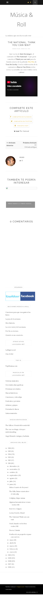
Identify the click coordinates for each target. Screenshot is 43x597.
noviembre (14, 469)
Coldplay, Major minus (17, 498)
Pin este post (22, 125)
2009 (9, 558)
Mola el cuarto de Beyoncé (18, 487)
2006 (9, 567)
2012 (9, 460)
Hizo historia (10, 323)
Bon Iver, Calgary (15, 509)
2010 (9, 555)
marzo (12, 546)
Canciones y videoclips (14, 397)
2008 (9, 561)
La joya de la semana (13, 319)
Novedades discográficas (14, 385)
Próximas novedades (13, 389)
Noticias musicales (12, 381)
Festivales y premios (13, 401)
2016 (9, 448)
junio (11, 484)
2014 (9, 454)
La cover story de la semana (16, 327)
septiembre (14, 475)
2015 (9, 451)
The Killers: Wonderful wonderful (18, 425)
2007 (9, 564)
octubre (12, 472)
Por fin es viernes (12, 331)
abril (11, 543)
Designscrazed (20, 586)
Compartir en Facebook (22, 117)
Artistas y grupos (11, 405)
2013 (9, 457)
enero (12, 552)
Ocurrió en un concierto (14, 335)
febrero (12, 549)
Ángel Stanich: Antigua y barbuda (17, 436)
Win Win (31, 62)
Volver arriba (31, 592)
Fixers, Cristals (14, 530)
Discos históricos (12, 393)
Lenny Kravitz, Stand (16, 513)
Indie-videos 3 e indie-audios (19, 203)
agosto (12, 478)
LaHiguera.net (11, 350)
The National (24, 131)
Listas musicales (11, 413)
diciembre (13, 466)
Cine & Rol (9, 354)
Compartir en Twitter (23, 121)
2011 (9, 463)
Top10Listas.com (11, 366)
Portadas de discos (12, 409)
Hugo (22, 157)
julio (11, 481)
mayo (12, 540)
